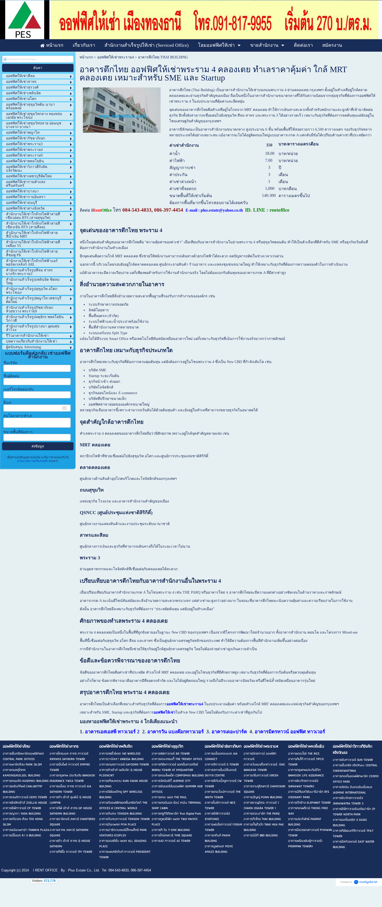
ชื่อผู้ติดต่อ (11, 376)
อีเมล (7, 403)
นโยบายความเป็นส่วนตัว (33, 460)
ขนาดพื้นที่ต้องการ (18, 432)
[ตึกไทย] (122, 109)
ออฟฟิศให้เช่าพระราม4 (115, 57)
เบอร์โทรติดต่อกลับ (18, 389)
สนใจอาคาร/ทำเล (17, 416)
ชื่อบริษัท (10, 363)
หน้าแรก (86, 57)
